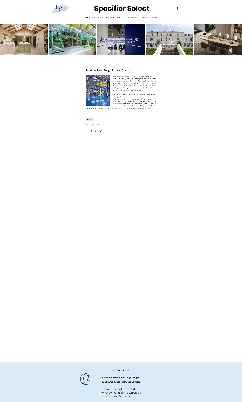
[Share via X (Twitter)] (91, 131)
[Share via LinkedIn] (96, 131)
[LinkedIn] (118, 370)
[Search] (178, 8)
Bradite (89, 119)
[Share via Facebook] (87, 131)
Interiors (94, 124)
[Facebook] (123, 370)
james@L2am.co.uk (131, 392)
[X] (113, 370)
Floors (88, 124)
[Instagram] (128, 370)
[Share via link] (101, 131)
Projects (100, 124)
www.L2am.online (121, 396)
